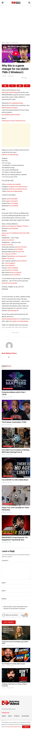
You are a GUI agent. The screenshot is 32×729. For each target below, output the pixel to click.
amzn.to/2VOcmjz (7, 245)
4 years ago (11, 76)
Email (4, 591)
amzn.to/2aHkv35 (14, 275)
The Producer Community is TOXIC (14, 422)
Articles (4, 716)
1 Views (3, 687)
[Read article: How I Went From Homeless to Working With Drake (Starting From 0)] (16, 438)
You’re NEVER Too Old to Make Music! (15, 480)
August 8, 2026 (6, 512)
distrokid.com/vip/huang (9, 283)
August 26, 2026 (6, 396)
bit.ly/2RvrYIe (20, 251)
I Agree (26, 726)
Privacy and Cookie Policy (14, 726)
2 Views (3, 645)
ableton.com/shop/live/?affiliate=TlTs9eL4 (15, 226)
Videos (10, 716)
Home (3, 42)
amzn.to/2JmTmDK (8, 240)
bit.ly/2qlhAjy (14, 203)
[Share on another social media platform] (27, 85)
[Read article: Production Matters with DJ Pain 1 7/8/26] (16, 380)
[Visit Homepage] (16, 2)
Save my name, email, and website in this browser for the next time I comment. (15, 607)
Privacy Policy (25, 716)
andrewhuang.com (13, 310)
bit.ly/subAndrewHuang (15, 103)
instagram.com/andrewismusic (17, 187)
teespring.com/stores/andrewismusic (13, 121)
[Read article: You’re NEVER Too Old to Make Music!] (16, 467)
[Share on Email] (19, 85)
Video (7, 42)
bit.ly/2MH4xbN (13, 228)
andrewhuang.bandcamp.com (11, 319)
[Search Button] (29, 2)
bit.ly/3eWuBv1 (10, 265)
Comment (5, 560)
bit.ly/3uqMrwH (10, 263)
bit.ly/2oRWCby (13, 206)
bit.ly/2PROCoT (22, 261)
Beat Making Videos (9, 353)
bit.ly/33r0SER (18, 249)
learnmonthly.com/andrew (10, 108)
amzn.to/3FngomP (16, 272)
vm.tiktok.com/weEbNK (13, 184)
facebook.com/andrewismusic (17, 189)
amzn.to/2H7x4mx (21, 247)
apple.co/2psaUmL (12, 201)
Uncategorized (14, 42)
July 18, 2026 (5, 542)
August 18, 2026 (6, 424)
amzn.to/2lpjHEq (13, 268)
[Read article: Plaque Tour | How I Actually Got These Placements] (16, 495)
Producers (16, 716)
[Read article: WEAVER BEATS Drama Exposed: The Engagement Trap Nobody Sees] (16, 525)
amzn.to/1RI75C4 (10, 254)
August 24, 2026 (10, 645)
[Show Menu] (2, 2)
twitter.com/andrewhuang (14, 191)
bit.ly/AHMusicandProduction (11, 115)
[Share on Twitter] (12, 85)
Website (4, 598)
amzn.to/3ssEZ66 (12, 270)
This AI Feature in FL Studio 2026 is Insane (13, 663)
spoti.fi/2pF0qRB (12, 199)
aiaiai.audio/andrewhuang (9, 92)
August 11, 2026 (6, 454)
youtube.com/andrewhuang (19, 321)
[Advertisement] (16, 23)
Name (4, 583)
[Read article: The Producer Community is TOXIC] (16, 410)
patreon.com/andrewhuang (10, 154)
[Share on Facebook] (5, 85)
